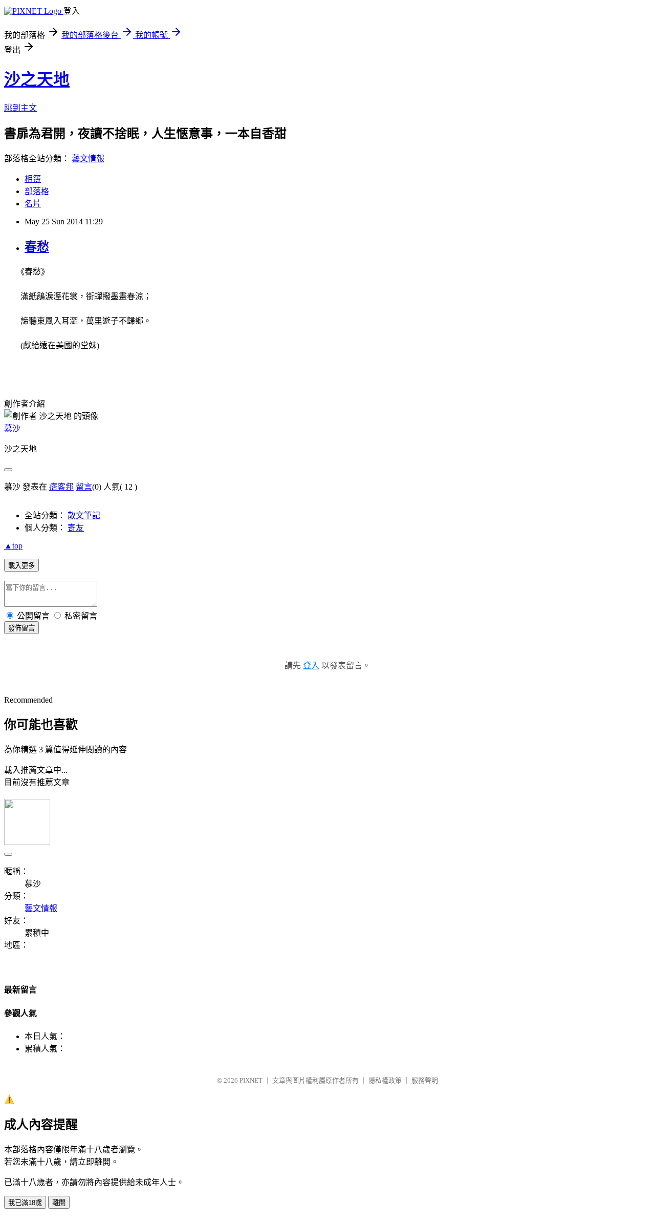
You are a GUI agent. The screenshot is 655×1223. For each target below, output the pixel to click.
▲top (13, 545)
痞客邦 (61, 486)
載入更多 (21, 566)
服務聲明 (424, 1080)
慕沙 (12, 428)
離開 (59, 1203)
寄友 (76, 527)
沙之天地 (37, 79)
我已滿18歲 (25, 1203)
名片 (33, 203)
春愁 (37, 247)
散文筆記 (84, 515)
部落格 (37, 191)
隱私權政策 (385, 1080)
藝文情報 (88, 158)
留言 (84, 486)
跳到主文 (20, 107)
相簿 (33, 179)
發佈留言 (21, 628)
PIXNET (251, 1080)
